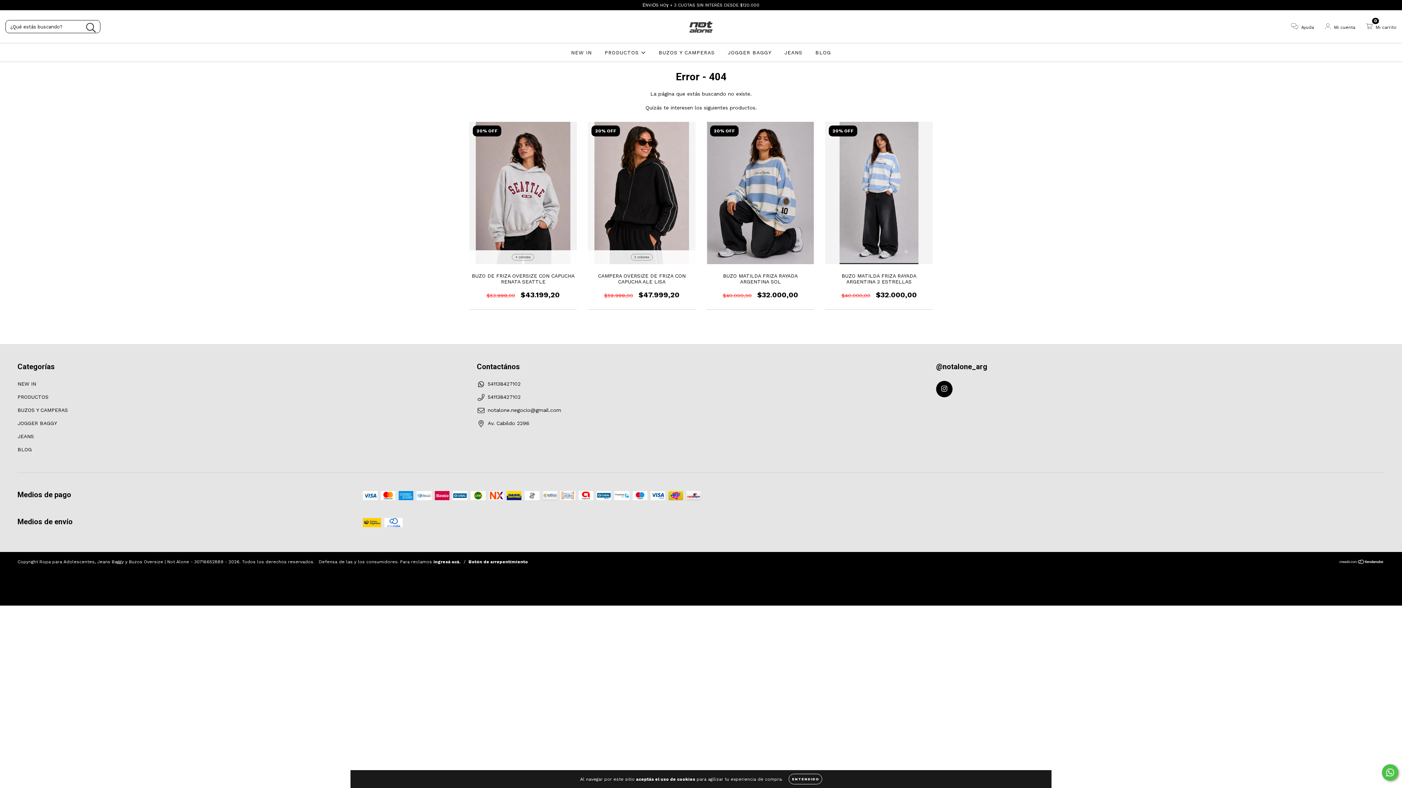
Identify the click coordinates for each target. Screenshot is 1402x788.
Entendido (805, 779)
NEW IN (581, 52)
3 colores (642, 257)
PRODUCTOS (623, 52)
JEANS (793, 52)
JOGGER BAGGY (749, 52)
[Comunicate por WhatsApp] (1390, 772)
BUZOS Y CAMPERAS (687, 52)
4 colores (523, 257)
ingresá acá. (447, 561)
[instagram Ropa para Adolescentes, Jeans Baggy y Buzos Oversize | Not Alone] (10, 5)
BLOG (823, 52)
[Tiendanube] (1361, 562)
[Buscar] (91, 27)
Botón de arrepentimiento (498, 561)
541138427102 (504, 384)
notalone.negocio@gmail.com (524, 410)
